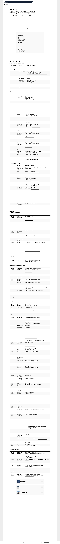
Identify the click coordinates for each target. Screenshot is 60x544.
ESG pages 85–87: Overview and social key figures (31, 383)
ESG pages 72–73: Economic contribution (30, 441)
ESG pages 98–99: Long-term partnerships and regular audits (32, 469)
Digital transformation (20, 45)
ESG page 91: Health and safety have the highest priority (31, 352)
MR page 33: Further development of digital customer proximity (32, 260)
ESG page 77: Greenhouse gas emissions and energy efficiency (32, 271)
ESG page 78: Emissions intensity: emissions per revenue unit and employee (34, 290)
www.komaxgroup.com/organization (36, 73)
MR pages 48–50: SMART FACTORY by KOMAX (30, 261)
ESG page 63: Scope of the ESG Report (31, 76)
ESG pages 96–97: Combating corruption (30, 430)
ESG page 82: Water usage (28, 313)
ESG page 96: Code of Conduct (28, 179)
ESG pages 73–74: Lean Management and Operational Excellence (32, 251)
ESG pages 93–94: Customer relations (29, 401)
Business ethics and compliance (21, 50)
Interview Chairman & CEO (14, 5)
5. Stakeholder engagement (21, 40)
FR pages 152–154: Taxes (28, 442)
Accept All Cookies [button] (46, 542)
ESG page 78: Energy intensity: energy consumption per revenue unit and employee (35, 274)
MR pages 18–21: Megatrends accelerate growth (30, 97)
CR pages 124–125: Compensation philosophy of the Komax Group (33, 151)
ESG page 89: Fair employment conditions (30, 346)
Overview (19, 33)
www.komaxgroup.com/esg (41, 340)
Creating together (13, 7)
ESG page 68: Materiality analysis (29, 216)
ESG (30, 4)
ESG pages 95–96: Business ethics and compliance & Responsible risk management (35, 453)
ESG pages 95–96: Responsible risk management (31, 177)
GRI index (31, 5)
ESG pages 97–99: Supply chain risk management (31, 305)
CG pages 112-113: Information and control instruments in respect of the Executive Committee (36, 426)
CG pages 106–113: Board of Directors (29, 113)
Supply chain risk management (21, 51)
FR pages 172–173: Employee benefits (29, 236)
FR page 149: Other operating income (29, 238)
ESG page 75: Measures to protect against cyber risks (31, 361)
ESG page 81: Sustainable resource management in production (32, 317)
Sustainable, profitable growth (21, 43)
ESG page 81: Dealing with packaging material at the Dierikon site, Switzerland (34, 310)
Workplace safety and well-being (21, 48)
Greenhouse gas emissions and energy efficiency (23, 46)
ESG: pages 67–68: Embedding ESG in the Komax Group (31, 115)
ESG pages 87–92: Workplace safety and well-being (31, 338)
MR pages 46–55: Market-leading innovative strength (31, 191)
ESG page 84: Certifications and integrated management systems (32, 323)
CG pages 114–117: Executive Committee (29, 114)
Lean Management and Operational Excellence (23, 44)
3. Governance (20, 38)
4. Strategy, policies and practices (21, 39)
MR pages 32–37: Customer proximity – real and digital (31, 99)
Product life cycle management (21, 47)
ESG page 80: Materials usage (28, 307)
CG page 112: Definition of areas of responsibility (30, 129)
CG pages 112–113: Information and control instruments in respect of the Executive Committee (36, 139)
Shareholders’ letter (13, 4)
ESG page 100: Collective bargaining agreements (31, 203)
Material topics (20, 42)
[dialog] (30, 542)
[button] (40, 543)
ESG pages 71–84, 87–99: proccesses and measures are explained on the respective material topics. (36, 180)
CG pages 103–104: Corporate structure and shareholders (34, 72)
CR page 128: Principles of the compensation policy (31, 147)
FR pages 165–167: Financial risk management (30, 427)
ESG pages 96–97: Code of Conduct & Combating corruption (32, 433)
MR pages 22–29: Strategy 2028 (29, 98)
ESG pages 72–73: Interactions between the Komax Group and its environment (34, 96)
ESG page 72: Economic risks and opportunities (30, 452)
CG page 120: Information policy (31, 81)
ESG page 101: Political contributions (29, 444)
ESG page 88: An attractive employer (29, 392)
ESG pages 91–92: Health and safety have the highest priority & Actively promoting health (35, 355)
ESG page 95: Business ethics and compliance (30, 178)
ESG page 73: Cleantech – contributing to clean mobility (31, 269)
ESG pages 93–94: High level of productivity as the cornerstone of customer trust (34, 404)
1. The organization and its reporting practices (23, 36)
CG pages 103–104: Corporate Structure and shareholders (32, 112)
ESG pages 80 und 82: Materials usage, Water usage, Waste (32, 252)
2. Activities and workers (21, 37)
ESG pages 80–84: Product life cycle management (31, 304)
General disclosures (20, 35)
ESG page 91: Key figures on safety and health (30, 371)
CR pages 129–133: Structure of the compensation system (32, 154)
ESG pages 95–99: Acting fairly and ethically (30, 171)
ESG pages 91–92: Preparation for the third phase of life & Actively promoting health (35, 348)
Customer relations (20, 49)
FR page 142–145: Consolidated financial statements (31, 230)
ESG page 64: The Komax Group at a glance (32, 71)
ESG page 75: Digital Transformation (29, 259)
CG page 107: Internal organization (29, 121)
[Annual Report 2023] (6, 2)
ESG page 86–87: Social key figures (29, 342)
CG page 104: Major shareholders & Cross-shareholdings (31, 137)
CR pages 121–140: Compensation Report (30, 349)
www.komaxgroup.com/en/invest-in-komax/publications (35, 82)
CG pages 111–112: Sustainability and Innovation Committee (32, 133)
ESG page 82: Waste (27, 318)
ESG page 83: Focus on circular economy (30, 311)
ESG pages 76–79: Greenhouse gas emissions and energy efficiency (33, 268)
